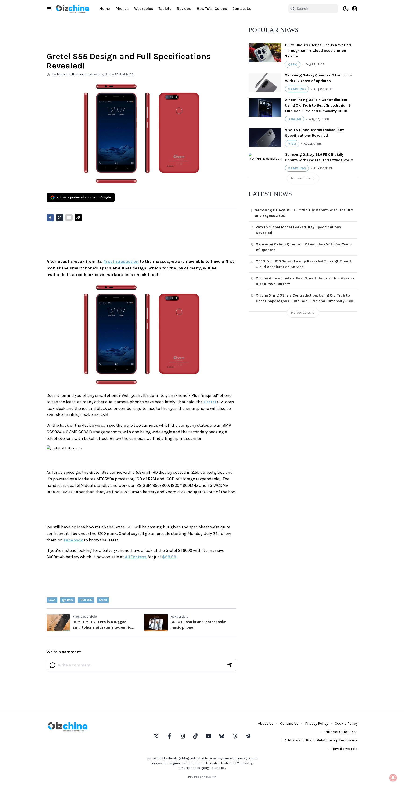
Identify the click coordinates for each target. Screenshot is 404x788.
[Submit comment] (229, 665)
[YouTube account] (208, 736)
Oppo (292, 64)
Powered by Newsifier (202, 776)
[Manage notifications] (393, 777)
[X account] (156, 736)
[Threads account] (235, 736)
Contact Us (241, 8)
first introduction (121, 261)
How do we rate (344, 748)
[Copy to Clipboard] (78, 217)
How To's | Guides (212, 8)
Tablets (165, 8)
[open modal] (354, 8)
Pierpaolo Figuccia (71, 74)
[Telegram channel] (248, 736)
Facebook (73, 540)
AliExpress (136, 556)
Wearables (143, 8)
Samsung (297, 89)
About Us (265, 723)
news (51, 600)
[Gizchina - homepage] (72, 9)
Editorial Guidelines (340, 732)
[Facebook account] (169, 736)
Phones (122, 8)
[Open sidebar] (49, 8)
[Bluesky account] (221, 736)
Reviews (184, 8)
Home (104, 8)
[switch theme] (346, 8)
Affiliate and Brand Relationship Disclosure (321, 740)
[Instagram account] (182, 736)
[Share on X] (59, 217)
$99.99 (169, 556)
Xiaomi (294, 119)
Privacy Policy (316, 723)
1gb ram (67, 600)
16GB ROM (86, 600)
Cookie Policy (346, 723)
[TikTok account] (195, 736)
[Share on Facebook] (50, 217)
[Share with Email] (69, 217)
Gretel (210, 402)
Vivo (292, 143)
